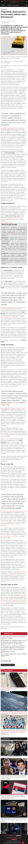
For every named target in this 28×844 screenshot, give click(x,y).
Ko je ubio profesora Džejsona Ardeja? (11, 756)
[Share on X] (4, 661)
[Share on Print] (7, 661)
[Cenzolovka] (14, 2)
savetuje (15, 619)
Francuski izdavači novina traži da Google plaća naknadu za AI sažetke (13, 637)
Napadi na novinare (13, 5)
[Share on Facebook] (2, 661)
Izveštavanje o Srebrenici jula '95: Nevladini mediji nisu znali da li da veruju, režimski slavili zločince (14, 712)
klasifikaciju (13, 234)
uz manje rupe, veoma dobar (10, 536)
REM (3, 5)
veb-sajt (21, 186)
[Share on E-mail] (10, 661)
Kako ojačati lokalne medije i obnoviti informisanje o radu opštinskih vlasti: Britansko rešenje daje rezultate (14, 732)
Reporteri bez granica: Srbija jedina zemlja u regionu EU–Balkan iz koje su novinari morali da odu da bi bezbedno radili (13, 796)
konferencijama (16, 197)
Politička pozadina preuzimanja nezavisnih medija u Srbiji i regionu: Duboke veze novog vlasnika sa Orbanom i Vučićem (14, 777)
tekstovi (14, 575)
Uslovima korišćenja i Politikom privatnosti (12, 842)
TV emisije (14, 403)
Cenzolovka (6, 22)
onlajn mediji (5, 405)
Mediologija (4, 9)
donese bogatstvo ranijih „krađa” (9, 316)
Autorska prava (5, 665)
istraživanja (22, 572)
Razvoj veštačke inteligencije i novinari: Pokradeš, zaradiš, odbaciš (14, 654)
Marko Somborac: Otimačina (8, 651)
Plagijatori (12, 665)
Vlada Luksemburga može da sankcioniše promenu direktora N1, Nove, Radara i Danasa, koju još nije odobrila (14, 820)
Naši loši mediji (17, 369)
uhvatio (7, 439)
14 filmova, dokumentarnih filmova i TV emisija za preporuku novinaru (13, 688)
